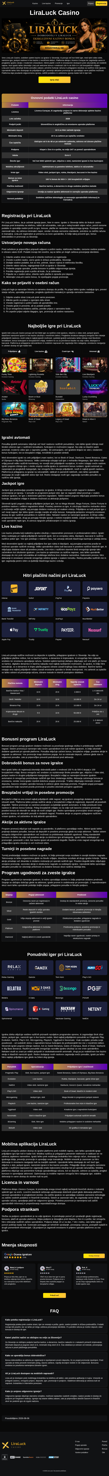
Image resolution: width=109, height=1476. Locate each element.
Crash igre (66, 351)
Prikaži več (54, 1295)
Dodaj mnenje (94, 1256)
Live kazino (39, 351)
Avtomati (93, 351)
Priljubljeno (12, 351)
